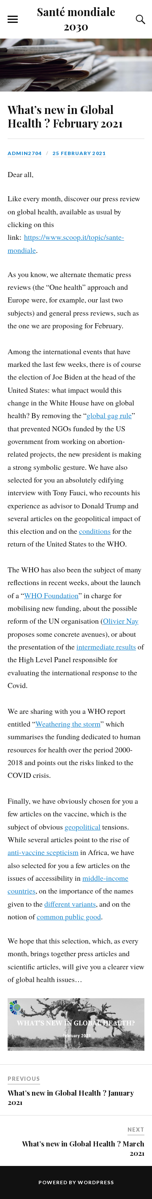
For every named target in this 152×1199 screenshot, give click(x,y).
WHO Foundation (51, 595)
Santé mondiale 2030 (76, 18)
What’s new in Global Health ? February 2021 (65, 116)
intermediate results (106, 646)
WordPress (96, 1182)
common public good (69, 916)
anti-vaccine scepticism (43, 852)
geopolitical (82, 827)
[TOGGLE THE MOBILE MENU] (13, 19)
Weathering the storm (67, 724)
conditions (95, 531)
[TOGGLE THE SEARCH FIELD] (139, 19)
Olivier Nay (120, 621)
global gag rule (109, 415)
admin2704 (25, 153)
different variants (70, 904)
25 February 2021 (79, 153)
